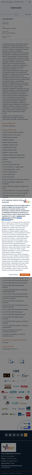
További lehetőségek (13, 274)
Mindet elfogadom (25, 274)
